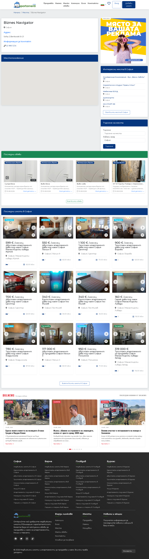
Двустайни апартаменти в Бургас (121, 476)
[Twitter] (21, 539)
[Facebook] (16, 539)
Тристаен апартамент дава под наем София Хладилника (19, 353)
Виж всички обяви (74, 201)
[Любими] (108, 4)
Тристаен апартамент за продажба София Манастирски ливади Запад (128, 354)
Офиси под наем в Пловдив (87, 504)
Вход (117, 3)
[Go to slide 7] (79, 449)
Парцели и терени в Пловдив (88, 507)
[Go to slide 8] (81, 449)
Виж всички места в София (116, 112)
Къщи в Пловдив (82, 493)
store (45, 27)
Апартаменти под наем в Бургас (120, 492)
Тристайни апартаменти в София (27, 479)
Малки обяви (66, 4)
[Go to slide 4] (74, 449)
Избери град (109, 137)
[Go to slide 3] (72, 449)
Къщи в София (19, 489)
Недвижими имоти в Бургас (118, 467)
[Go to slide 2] (70, 449)
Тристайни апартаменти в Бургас (121, 479)
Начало (17, 13)
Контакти (93, 3)
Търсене (107, 130)
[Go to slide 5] (76, 449)
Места (25, 13)
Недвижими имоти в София (25, 467)
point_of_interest (34, 27)
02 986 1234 (11, 46)
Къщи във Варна (51, 493)
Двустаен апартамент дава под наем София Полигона (91, 353)
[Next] (143, 423)
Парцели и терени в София (25, 503)
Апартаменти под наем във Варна (59, 497)
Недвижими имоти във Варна (57, 467)
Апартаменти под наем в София (27, 492)
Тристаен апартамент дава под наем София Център (91, 247)
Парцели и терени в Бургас (118, 503)
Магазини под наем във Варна (57, 500)
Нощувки (87, 528)
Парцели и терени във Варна (56, 507)
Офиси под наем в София (24, 499)
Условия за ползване (64, 540)
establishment (54, 27)
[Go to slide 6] (77, 449)
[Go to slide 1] (67, 449)
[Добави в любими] (33, 235)
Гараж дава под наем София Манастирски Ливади (126, 301)
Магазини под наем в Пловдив (88, 500)
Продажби (49, 3)
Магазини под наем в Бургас (118, 496)
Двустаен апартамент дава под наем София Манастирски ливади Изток (19, 248)
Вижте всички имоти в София (74, 383)
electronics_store (19, 27)
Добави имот (128, 4)
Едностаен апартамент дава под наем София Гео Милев (56, 301)
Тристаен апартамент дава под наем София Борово (128, 247)
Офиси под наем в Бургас (117, 499)
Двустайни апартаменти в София (27, 476)
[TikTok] (33, 539)
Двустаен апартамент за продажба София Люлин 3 (56, 353)
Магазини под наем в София (25, 496)
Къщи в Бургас (113, 489)
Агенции (75, 3)
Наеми (58, 3)
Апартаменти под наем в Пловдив (90, 497)
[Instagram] (27, 539)
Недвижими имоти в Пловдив (88, 467)
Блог (83, 3)
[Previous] (5, 423)
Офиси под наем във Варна (55, 504)
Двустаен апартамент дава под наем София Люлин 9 (55, 247)
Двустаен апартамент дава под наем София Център (19, 301)
